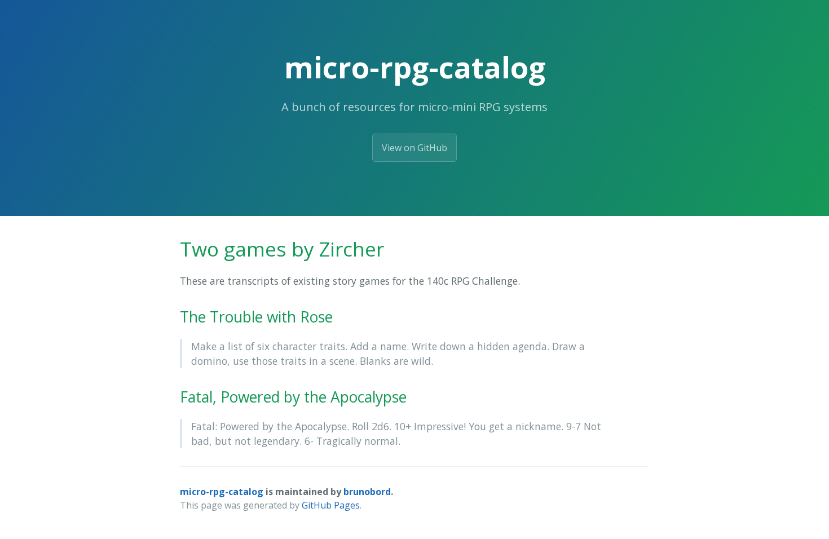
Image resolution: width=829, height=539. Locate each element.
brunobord (367, 491)
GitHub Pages (331, 505)
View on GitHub (414, 148)
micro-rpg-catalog (221, 491)
